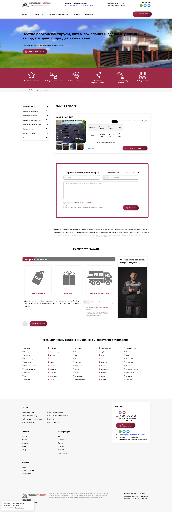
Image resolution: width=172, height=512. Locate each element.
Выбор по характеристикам (98, 82)
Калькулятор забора (36, 51)
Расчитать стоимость (136, 148)
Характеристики (125, 122)
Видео (60, 443)
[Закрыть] (32, 503)
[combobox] (105, 177)
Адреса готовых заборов (58, 14)
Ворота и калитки (29, 133)
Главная (24, 90)
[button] (23, 77)
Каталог (24, 14)
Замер (24, 450)
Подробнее (19, 508)
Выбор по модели (31, 81)
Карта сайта (62, 453)
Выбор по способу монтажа (120, 82)
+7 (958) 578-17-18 (145, 2)
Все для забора (28, 138)
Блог (60, 436)
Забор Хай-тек (64, 117)
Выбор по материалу (75, 81)
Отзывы (77, 14)
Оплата (24, 440)
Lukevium (141, 493)
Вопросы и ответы (28, 470)
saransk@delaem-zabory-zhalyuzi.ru (79, 5)
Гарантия (25, 446)
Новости (61, 440)
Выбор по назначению (54, 81)
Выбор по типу (143, 81)
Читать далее (103, 236)
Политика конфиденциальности (136, 496)
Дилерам (25, 443)
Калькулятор (39, 14)
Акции (24, 467)
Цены (114, 122)
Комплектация (137, 122)
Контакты (61, 450)
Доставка (25, 436)
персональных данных (86, 202)
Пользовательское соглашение (135, 498)
